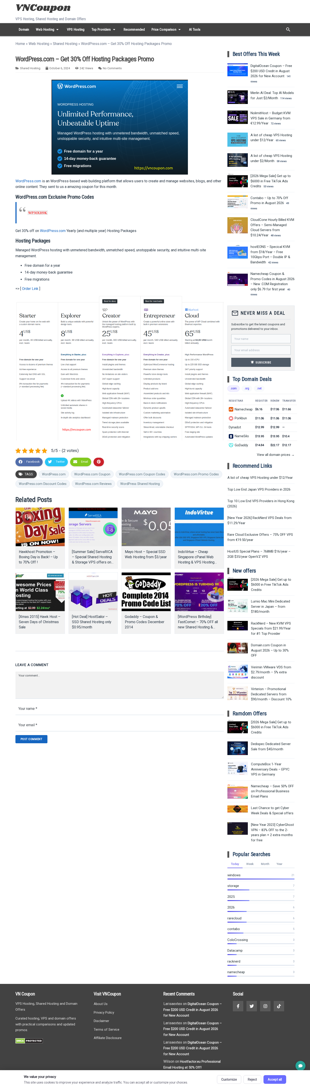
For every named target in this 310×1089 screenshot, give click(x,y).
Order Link (30, 288)
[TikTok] (279, 1006)
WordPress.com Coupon (92, 474)
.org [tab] (246, 388)
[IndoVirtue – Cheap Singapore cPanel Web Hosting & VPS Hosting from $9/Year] (199, 527)
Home (20, 44)
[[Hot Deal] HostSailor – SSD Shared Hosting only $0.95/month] (93, 592)
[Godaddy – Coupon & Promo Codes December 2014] (146, 592)
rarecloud (234, 918)
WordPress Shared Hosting (140, 484)
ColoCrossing (237, 940)
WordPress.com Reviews (93, 484)
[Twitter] (251, 1006)
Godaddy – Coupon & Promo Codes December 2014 (144, 622)
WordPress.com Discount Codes (42, 484)
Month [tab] (265, 864)
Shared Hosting (65, 44)
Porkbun (241, 418)
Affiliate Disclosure (108, 1038)
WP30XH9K (37, 212)
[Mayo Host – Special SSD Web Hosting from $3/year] (146, 527)
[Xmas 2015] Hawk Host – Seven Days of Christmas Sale (39, 622)
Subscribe (261, 362)
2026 (231, 907)
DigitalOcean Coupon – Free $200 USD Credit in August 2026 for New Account (192, 1009)
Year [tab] (279, 864)
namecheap (236, 972)
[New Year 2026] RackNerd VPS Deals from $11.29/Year (259, 520)
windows (234, 875)
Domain (24, 29)
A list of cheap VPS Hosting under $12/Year (260, 478)
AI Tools (194, 29)
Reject (252, 1079)
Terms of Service (106, 1029)
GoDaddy (241, 445)
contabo (233, 929)
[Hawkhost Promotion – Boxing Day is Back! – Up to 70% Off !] (40, 527)
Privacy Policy (104, 1012)
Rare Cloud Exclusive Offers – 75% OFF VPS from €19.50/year (260, 537)
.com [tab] (233, 388)
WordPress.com (28, 181)
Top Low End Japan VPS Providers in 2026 (258, 489)
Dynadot (235, 427)
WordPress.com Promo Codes (196, 474)
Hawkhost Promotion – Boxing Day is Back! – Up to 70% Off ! (38, 557)
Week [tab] (250, 864)
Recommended (134, 29)
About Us (101, 1004)
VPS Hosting (76, 29)
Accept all (275, 1079)
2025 (231, 897)
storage (233, 886)
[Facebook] (238, 1006)
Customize (229, 1079)
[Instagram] (265, 1006)
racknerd (233, 961)
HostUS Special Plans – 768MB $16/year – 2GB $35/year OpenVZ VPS (258, 554)
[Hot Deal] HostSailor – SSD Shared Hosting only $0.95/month (91, 622)
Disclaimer (101, 1021)
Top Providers (104, 29)
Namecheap (244, 409)
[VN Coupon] (43, 8)
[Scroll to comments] (300, 1066)
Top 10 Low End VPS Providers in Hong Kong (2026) (260, 503)
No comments (112, 68)
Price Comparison (167, 29)
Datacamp (235, 950)
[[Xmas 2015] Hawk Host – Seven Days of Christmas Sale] (40, 592)
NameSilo (242, 436)
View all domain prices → (276, 455)
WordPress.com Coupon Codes (142, 474)
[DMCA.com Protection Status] (29, 1042)
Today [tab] (235, 864)
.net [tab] (259, 388)
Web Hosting (48, 29)
